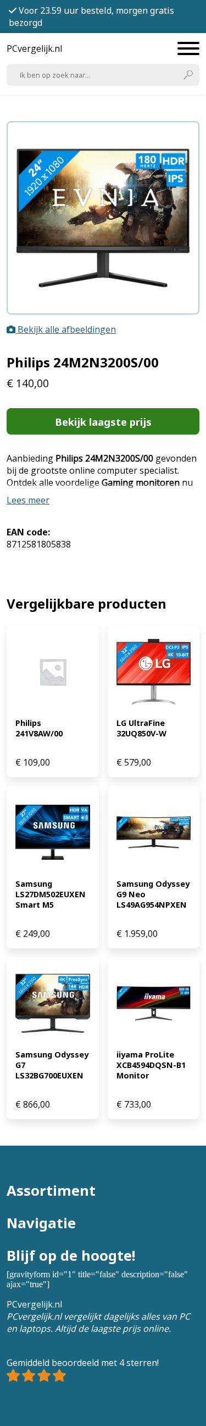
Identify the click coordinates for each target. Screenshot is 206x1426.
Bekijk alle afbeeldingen (65, 329)
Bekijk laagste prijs (103, 422)
